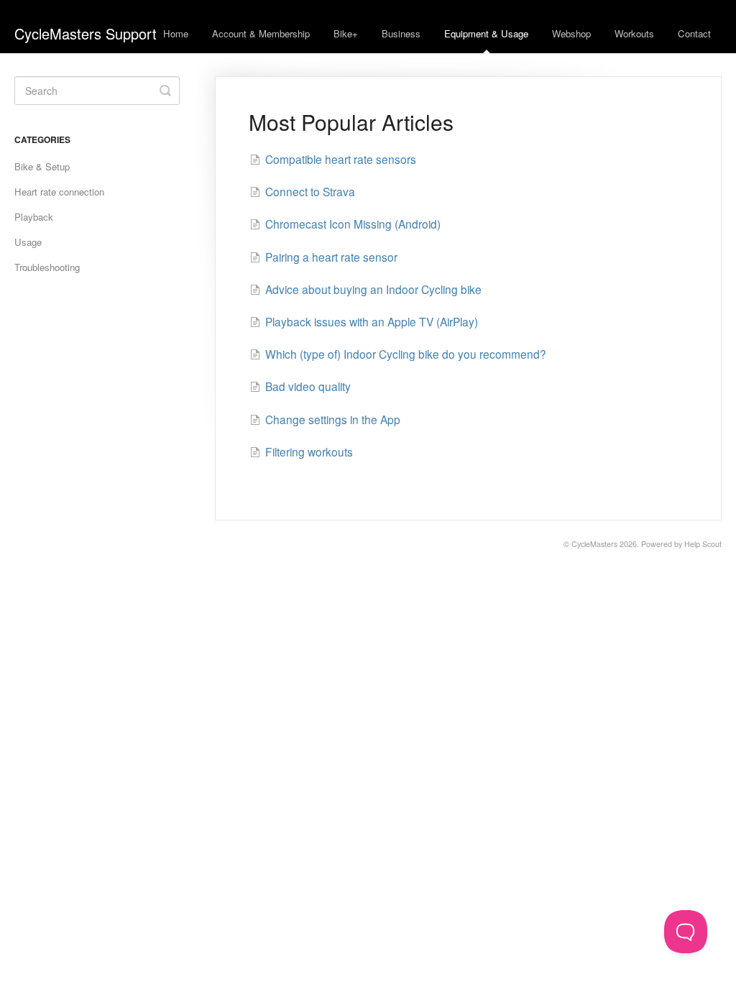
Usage (28, 242)
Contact (694, 33)
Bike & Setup (42, 166)
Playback (33, 217)
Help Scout (703, 543)
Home (175, 33)
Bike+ (346, 33)
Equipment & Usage (486, 33)
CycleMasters (594, 543)
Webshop (571, 33)
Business (401, 33)
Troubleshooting (47, 267)
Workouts (634, 33)
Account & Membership (261, 33)
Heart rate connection (59, 191)
